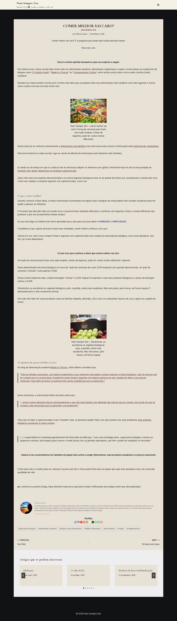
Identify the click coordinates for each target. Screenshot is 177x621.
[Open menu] (158, 5)
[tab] (83, 588)
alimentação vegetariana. (146, 146)
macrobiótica (109, 529)
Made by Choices (59, 72)
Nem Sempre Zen (88, 30)
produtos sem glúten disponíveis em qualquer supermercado (47, 171)
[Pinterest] (81, 522)
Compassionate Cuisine (84, 72)
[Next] (154, 575)
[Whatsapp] (96, 522)
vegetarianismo (133, 529)
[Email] (87, 522)
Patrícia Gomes (81, 34)
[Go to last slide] (23, 575)
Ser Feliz (23, 542)
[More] (101, 522)
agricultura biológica (27, 529)
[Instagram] (78, 522)
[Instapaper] (90, 522)
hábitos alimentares (93, 529)
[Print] (84, 522)
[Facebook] (75, 522)
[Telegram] (98, 522)
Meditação (28, 570)
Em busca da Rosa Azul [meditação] (135, 570)
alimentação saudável (47, 529)
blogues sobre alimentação (70, 529)
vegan (121, 529)
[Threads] (93, 522)
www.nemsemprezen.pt (42, 514)
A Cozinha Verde (41, 72)
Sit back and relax (150, 542)
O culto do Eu (77, 570)
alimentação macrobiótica (73, 146)
